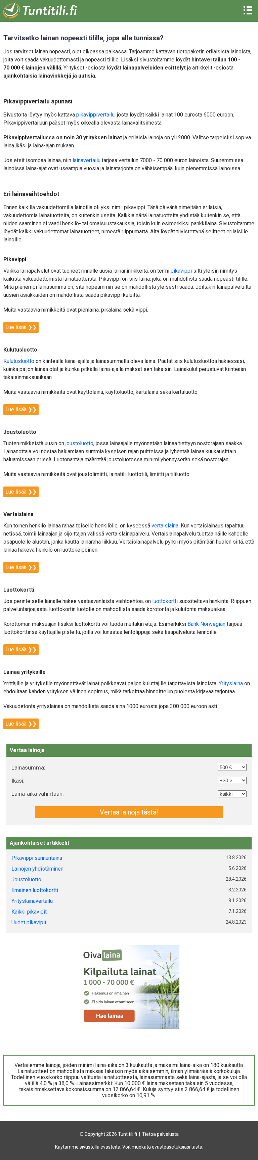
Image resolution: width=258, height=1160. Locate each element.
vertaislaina (165, 525)
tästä (196, 1147)
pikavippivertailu (95, 114)
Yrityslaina (231, 683)
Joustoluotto (26, 879)
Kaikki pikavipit (29, 912)
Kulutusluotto (18, 361)
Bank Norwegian (206, 624)
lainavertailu (86, 160)
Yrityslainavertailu (32, 901)
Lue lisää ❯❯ (21, 327)
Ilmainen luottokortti (34, 890)
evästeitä (110, 1147)
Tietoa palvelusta (160, 1134)
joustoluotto (79, 443)
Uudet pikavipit (28, 922)
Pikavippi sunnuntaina (36, 858)
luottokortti (165, 601)
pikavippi (181, 271)
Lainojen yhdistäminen (37, 869)
